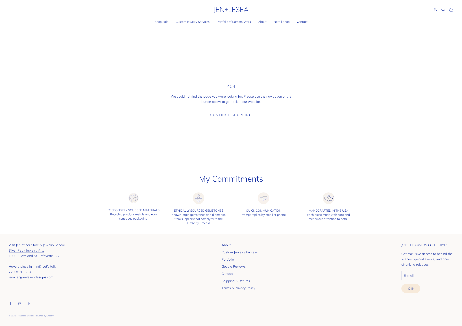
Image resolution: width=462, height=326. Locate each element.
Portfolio (228, 259)
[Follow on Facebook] (10, 303)
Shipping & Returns (236, 281)
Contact (302, 21)
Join (411, 288)
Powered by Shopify (44, 315)
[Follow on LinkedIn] (29, 303)
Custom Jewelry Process (240, 252)
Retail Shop (282, 21)
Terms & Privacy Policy (238, 288)
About (262, 21)
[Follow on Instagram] (20, 303)
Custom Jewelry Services (193, 21)
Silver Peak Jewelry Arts (26, 250)
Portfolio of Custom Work (234, 21)
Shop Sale (161, 21)
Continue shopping (231, 115)
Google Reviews (234, 266)
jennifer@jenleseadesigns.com (31, 277)
